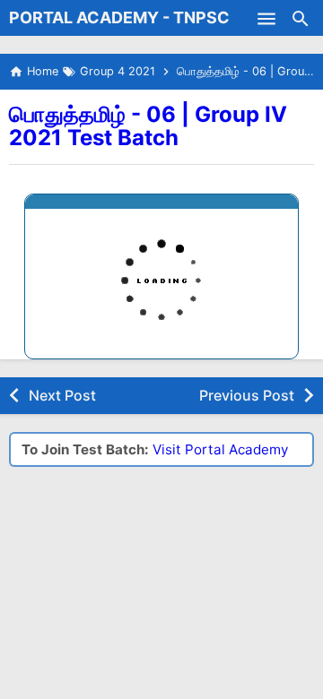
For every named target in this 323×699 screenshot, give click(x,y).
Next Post (62, 395)
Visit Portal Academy (220, 449)
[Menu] (266, 18)
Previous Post (246, 395)
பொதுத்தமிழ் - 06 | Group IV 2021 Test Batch (148, 126)
